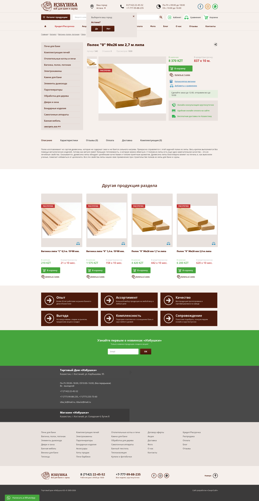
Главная (44, 34)
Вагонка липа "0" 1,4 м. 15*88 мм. (105, 251)
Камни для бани (53, 77)
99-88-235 (128, 474)
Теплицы (45, 456)
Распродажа (189, 436)
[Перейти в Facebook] (200, 6)
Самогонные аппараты (56, 114)
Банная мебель (52, 120)
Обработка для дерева (56, 95)
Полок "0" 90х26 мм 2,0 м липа (194, 251)
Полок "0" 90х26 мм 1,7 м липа (149, 251)
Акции (85, 26)
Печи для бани (52, 46)
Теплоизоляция (119, 452)
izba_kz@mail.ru (67, 402)
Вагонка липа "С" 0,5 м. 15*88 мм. (60, 251)
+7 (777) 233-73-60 (88, 396)
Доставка (152, 440)
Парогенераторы (53, 89)
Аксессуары (81, 448)
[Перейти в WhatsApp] (215, 6)
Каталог (53, 34)
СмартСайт (212, 490)
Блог (165, 26)
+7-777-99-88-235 (135, 8)
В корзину (179, 68)
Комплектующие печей (57, 52)
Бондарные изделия (55, 108)
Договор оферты (156, 432)
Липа (83, 34)
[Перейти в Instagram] (208, 6)
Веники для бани (49, 452)
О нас (179, 26)
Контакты (210, 26)
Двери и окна (51, 102)
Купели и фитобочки (121, 456)
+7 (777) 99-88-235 (69, 396)
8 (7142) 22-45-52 (134, 5)
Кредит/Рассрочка (64, 26)
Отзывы (193, 26)
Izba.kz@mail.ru (83, 402)
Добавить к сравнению (186, 85)
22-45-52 (92, 474)
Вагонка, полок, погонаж (68, 34)
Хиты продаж (82, 452)
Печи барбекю (83, 456)
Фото (153, 26)
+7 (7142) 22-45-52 (69, 391)
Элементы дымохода (55, 83)
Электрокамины (53, 71)
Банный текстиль (120, 448)
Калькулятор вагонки (185, 81)
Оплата (139, 26)
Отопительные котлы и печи (60, 58)
